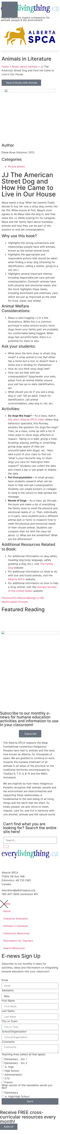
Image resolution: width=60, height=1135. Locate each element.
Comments (8, 1041)
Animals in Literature (15, 926)
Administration (13, 1074)
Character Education (15, 918)
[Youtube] (14, 865)
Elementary (11, 1092)
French (8, 1082)
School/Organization (14, 1031)
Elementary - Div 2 (15, 1063)
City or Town (9, 1021)
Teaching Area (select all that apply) (23, 1054)
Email (5, 980)
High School (11, 1070)
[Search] (6, 846)
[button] (30, 51)
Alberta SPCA (16, 579)
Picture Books (16, 166)
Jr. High (9, 1066)
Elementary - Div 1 (15, 1059)
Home (6, 903)
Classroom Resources (16, 933)
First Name (8, 1000)
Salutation (8, 990)
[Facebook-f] (6, 865)
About (7, 911)
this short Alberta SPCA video (26, 419)
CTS (7, 1078)
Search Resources (14, 948)
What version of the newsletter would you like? (27, 1086)
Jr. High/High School (16, 1096)
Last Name (8, 1011)
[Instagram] (23, 865)
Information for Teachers (18, 940)
